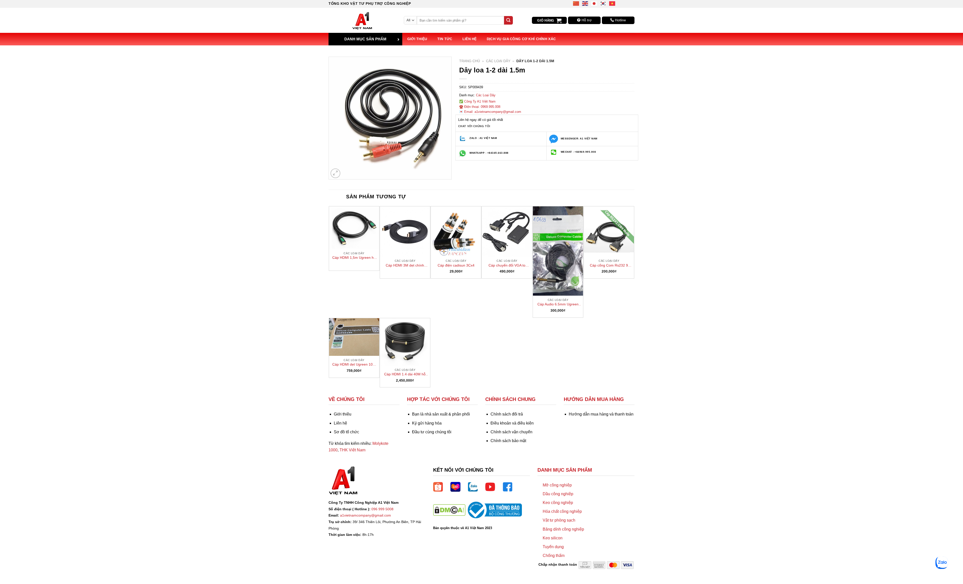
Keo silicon (553, 538)
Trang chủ (469, 61)
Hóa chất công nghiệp (562, 511)
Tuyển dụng (553, 547)
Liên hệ (469, 39)
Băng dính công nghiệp (563, 529)
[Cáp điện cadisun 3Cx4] (456, 231)
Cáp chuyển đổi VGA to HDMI (507, 265)
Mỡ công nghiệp (557, 485)
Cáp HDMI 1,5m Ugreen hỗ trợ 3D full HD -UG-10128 (354, 258)
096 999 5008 (382, 509)
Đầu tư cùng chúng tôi (431, 432)
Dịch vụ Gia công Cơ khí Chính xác (521, 39)
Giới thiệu (417, 39)
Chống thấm (554, 555)
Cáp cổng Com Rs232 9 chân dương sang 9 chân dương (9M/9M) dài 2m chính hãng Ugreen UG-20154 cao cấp (609, 265)
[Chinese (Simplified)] (576, 3)
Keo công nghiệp (558, 502)
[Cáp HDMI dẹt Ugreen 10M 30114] (354, 337)
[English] (585, 3)
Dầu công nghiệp (558, 494)
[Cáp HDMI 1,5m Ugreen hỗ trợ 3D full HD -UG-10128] (354, 227)
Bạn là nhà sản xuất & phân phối (441, 414)
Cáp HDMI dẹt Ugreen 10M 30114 (354, 364)
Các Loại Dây (498, 61)
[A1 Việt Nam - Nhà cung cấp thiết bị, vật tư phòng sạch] (362, 20)
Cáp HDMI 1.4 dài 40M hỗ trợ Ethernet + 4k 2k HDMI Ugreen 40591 (405, 374)
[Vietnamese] (612, 3)
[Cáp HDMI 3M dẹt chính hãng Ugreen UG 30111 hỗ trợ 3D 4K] (405, 231)
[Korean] (603, 3)
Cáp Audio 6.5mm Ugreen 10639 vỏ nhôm (558, 304)
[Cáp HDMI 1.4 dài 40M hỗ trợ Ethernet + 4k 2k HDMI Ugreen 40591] (405, 342)
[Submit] (508, 20)
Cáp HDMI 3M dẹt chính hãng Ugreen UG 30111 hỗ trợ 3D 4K (405, 265)
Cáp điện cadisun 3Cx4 (456, 265)
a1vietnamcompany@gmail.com (365, 515)
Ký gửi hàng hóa (427, 423)
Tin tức (444, 39)
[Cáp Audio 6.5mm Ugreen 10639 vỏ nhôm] (558, 251)
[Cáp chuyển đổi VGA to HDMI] (507, 231)
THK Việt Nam (352, 450)
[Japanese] (594, 3)
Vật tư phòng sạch (559, 520)
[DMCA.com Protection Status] (449, 510)
